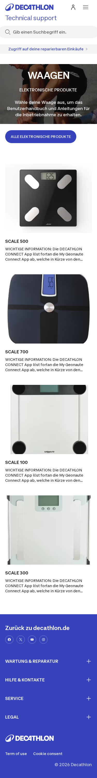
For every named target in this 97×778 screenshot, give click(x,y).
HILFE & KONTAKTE (25, 679)
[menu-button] (85, 7)
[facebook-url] (9, 639)
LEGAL (12, 717)
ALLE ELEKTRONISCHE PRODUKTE (41, 136)
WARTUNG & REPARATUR (31, 661)
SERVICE (14, 698)
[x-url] (21, 639)
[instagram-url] (43, 639)
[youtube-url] (32, 639)
